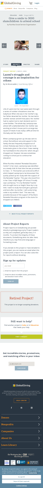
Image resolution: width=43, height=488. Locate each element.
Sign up (11, 281)
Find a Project (22, 337)
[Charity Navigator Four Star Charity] (7, 462)
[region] (21, 477)
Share (37, 64)
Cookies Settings (21, 485)
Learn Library (9, 445)
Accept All (21, 477)
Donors (5, 417)
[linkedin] (31, 407)
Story (5, 64)
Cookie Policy (32, 473)
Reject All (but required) (21, 481)
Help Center (21, 400)
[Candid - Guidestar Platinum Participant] (14, 462)
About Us (6, 438)
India (20, 15)
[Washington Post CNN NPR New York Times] (21, 456)
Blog (35, 8)
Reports (16, 64)
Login (37, 3)
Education (13, 15)
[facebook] (11, 407)
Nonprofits (21, 8)
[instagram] (21, 407)
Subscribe (21, 368)
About (15, 8)
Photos (27, 64)
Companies (29, 8)
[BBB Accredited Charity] (22, 462)
